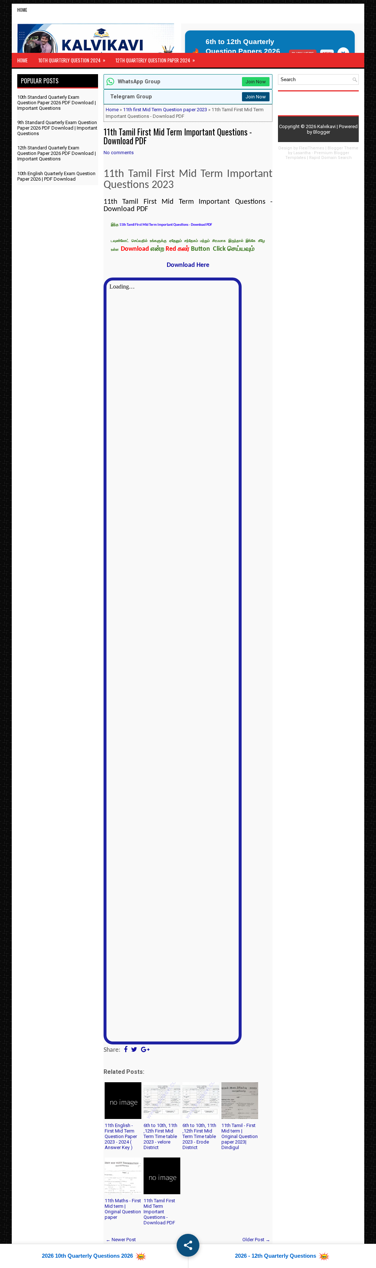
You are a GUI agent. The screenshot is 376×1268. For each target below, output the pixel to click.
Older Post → (256, 1239)
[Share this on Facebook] (125, 1050)
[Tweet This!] (134, 1050)
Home (22, 10)
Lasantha (302, 153)
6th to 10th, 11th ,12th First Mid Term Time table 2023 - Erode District (199, 1136)
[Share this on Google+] (145, 1050)
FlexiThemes (311, 148)
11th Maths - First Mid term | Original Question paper (123, 1209)
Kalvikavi (326, 126)
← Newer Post (121, 1239)
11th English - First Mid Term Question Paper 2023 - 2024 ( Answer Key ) (121, 1136)
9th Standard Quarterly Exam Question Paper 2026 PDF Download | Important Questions (57, 128)
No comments (119, 152)
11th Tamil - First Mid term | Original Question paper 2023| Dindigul (239, 1136)
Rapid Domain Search (330, 157)
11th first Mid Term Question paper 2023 (165, 109)
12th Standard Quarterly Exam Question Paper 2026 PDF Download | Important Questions (56, 153)
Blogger (321, 132)
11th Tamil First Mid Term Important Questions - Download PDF (178, 136)
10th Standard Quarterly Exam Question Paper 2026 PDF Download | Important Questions (56, 102)
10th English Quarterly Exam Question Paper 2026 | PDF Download (56, 176)
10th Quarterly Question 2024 (72, 60)
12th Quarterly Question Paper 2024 (155, 60)
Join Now (256, 81)
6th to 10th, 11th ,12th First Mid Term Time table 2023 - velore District (160, 1136)
